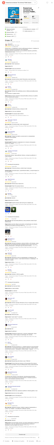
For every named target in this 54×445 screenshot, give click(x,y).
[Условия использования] (38, 27)
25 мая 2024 (13, 255)
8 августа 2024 (14, 134)
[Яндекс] (3, 2)
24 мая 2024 (13, 272)
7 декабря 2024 (14, 77)
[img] (8, 46)
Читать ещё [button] (18, 51)
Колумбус (7, 441)
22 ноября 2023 (14, 312)
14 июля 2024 (14, 153)
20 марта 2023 (14, 359)
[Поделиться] (38, 7)
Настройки (31, 441)
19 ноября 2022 (14, 389)
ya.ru (39, 441)
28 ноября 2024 (14, 89)
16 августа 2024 (14, 122)
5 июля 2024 (13, 181)
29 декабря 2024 (14, 62)
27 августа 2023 (14, 374)
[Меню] (52, 2)
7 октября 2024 (14, 107)
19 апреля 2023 (14, 344)
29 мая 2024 (13, 241)
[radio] (6, 57)
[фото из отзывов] (7, 209)
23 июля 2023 (14, 327)
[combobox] (19, 2)
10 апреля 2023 (14, 405)
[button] (7, 21)
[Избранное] (47, 2)
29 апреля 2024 (14, 300)
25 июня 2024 (14, 196)
